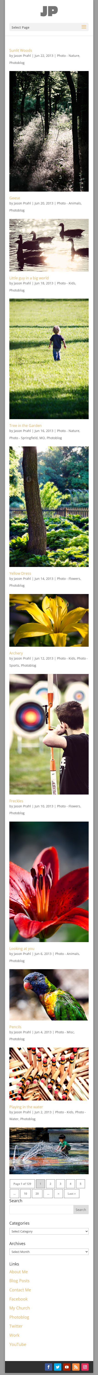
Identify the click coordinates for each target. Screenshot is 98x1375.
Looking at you (21, 948)
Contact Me (20, 1289)
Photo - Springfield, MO (27, 438)
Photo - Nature (68, 55)
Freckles (16, 800)
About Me (18, 1271)
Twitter (16, 1326)
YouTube (17, 1344)
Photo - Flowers (68, 578)
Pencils (15, 1026)
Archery (16, 653)
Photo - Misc (64, 1032)
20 (37, 1194)
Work (14, 1335)
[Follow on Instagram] (85, 1367)
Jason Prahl (22, 55)
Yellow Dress (20, 573)
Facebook (18, 1299)
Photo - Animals (69, 203)
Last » (72, 1194)
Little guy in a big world (29, 277)
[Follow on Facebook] (48, 1367)
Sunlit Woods (20, 50)
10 (25, 1194)
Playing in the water (26, 1106)
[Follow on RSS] (76, 1367)
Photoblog (17, 62)
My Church (19, 1308)
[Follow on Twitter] (57, 1367)
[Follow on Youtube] (66, 1367)
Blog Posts (19, 1280)
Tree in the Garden (25, 425)
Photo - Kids (66, 283)
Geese (14, 198)
